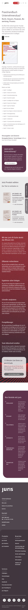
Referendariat (18, 559)
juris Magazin (5, 590)
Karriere (4, 508)
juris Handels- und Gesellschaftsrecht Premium (17, 212)
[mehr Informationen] (7, 197)
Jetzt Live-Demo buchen (14, 374)
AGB (7, 605)
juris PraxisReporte (6, 587)
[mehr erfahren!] (5, 38)
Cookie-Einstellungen (17, 605)
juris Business (5, 543)
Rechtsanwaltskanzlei (20, 540)
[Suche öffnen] (21, 3)
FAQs (3, 579)
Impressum (4, 605)
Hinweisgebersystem (5, 607)
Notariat (17, 543)
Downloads (4, 582)
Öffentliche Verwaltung (20, 551)
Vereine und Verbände (20, 554)
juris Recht (4, 540)
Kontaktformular (6, 522)
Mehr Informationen (10, 163)
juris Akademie (5, 546)
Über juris (4, 503)
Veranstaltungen (5, 576)
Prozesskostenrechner (7, 585)
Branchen (18, 536)
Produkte (5, 536)
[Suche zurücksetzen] (19, 3)
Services (4, 569)
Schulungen (4, 573)
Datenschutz (11, 605)
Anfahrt (3, 525)
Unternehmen (18, 557)
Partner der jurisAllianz (7, 506)
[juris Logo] (6, 3)
